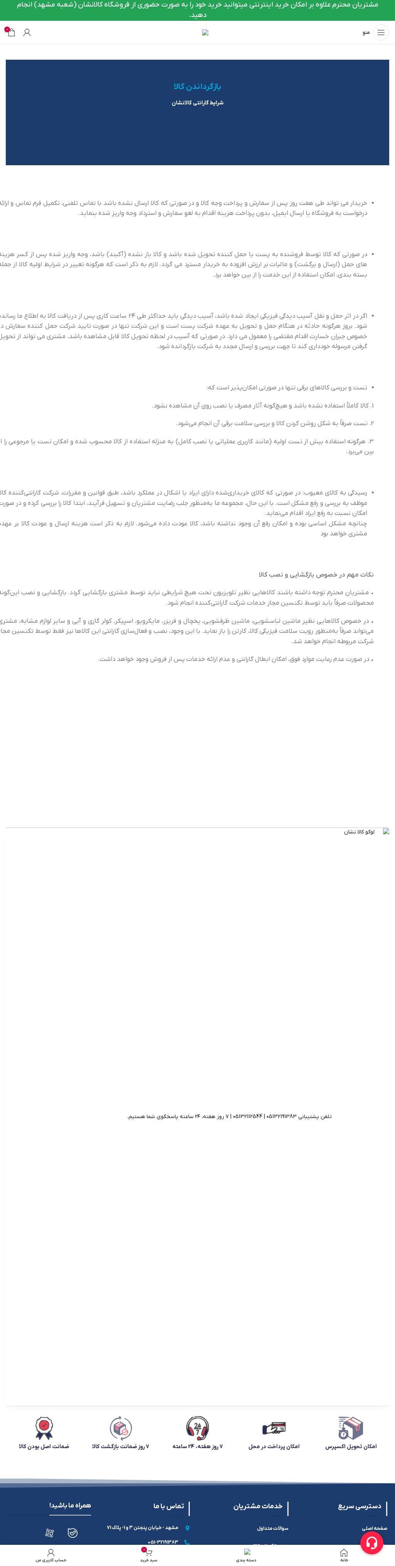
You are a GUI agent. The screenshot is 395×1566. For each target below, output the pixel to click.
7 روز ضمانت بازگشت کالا (120, 1446)
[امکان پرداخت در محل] (274, 1428)
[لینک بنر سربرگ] (197, 10)
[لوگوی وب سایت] (197, 32)
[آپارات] (49, 1533)
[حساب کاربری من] (27, 32)
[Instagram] (26, 1533)
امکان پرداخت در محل (274, 1446)
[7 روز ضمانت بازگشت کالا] (121, 1428)
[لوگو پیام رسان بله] (72, 1533)
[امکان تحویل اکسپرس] (351, 1428)
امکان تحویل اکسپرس (351, 1446)
